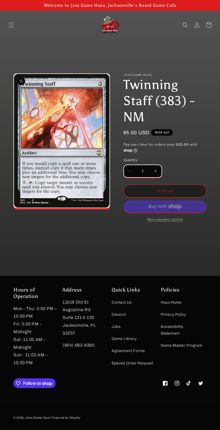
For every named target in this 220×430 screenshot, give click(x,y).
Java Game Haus (38, 417)
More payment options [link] (165, 219)
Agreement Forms (128, 351)
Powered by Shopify (66, 417)
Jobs (116, 327)
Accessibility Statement (172, 330)
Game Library (124, 339)
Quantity (130, 160)
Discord (119, 314)
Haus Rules (171, 302)
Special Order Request (132, 363)
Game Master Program (181, 345)
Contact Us (122, 302)
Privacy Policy (173, 314)
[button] (11, 25)
